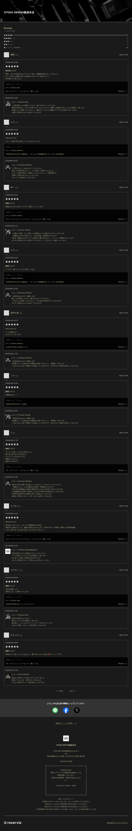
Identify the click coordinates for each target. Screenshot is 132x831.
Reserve (121, 91)
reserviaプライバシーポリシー (117, 823)
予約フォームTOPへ (64, 723)
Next (71, 691)
